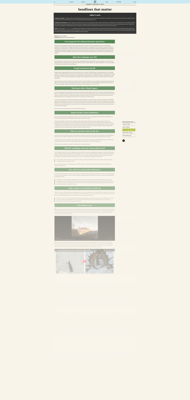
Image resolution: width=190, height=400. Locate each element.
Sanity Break (126, 127)
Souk (107, 1)
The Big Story (126, 124)
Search (118, 1)
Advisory (71, 1)
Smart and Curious (128, 132)
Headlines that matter (129, 129)
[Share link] (123, 140)
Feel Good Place (127, 135)
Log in (134, 1)
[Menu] (54, 2)
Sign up (83, 1)
